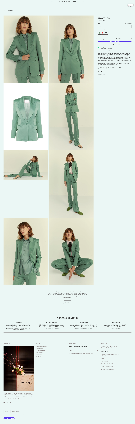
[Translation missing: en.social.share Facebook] (98, 71)
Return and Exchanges (41, 346)
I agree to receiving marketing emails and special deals (81, 353)
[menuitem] (6, 6)
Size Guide (38, 356)
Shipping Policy (39, 348)
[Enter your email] (97, 350)
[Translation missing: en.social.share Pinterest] (101, 71)
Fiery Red (102, 33)
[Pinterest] (11, 402)
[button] (131, 5)
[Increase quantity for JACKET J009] (103, 38)
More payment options (114, 44)
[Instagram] (8, 402)
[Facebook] (5, 402)
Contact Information (40, 350)
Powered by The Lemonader (25, 414)
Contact (17, 6)
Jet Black (106, 33)
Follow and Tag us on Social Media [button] (11, 398)
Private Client (24, 6)
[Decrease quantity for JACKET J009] (99, 38)
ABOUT (38, 343)
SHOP (5, 6)
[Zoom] (45, 18)
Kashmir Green (99, 33)
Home (11, 6)
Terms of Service (40, 352)
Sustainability (39, 354)
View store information (105, 50)
